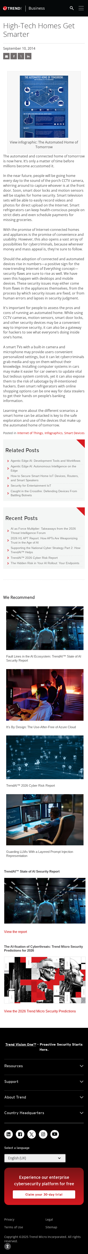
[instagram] (43, 1134)
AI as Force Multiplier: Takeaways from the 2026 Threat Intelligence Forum (41, 531)
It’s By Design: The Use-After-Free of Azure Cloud (41, 727)
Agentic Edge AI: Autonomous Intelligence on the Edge (41, 468)
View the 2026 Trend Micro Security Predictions (40, 1010)
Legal (49, 1219)
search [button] (71, 8)
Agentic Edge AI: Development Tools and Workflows (43, 460)
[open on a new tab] (31, 1134)
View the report (15, 931)
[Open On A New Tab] (44, 107)
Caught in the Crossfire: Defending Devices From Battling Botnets (42, 493)
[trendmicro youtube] (54, 1134)
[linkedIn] (28, 56)
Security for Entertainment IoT (29, 485)
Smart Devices (74, 433)
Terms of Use (13, 1227)
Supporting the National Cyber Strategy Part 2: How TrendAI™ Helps (43, 550)
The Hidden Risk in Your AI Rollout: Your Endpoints (43, 563)
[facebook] (13, 56)
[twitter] (21, 56)
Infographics (54, 433)
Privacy (9, 1219)
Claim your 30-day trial (38, 1193)
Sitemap (51, 1227)
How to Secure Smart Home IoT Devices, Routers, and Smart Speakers (43, 478)
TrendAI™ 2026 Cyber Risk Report (34, 557)
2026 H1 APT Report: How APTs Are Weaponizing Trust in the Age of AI (42, 540)
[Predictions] (45, 979)
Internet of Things (30, 433)
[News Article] (6, 56)
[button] (35, 1158)
